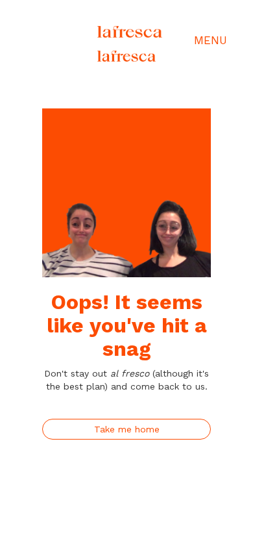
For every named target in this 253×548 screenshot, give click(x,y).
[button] (181, 40)
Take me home (127, 429)
